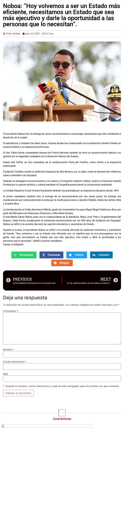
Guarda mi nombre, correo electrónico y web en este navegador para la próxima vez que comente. (62, 386)
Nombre (8, 349)
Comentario (10, 311)
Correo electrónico (15, 361)
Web (5, 374)
